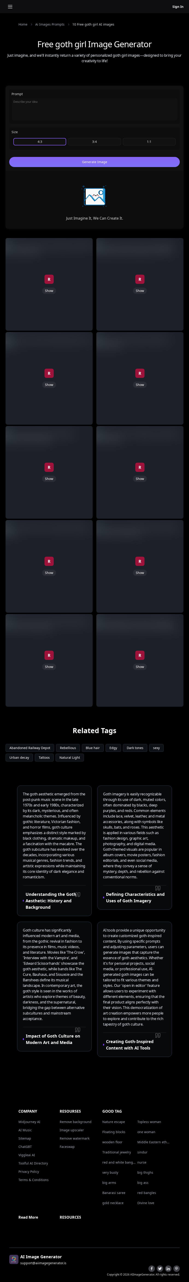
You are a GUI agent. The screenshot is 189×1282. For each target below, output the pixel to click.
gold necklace (113, 1203)
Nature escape (113, 1122)
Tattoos (44, 757)
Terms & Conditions (33, 1180)
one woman (146, 1132)
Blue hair (93, 748)
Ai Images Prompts (50, 24)
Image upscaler (72, 1130)
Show (49, 290)
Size (15, 132)
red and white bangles (119, 1162)
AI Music (25, 1130)
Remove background (76, 1122)
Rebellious (68, 748)
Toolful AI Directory (33, 1163)
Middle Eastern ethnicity (154, 1142)
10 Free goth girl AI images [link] (93, 24)
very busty (110, 1172)
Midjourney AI (29, 1122)
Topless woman (149, 1122)
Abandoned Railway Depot (29, 748)
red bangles (146, 1193)
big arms (109, 1182)
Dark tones (135, 748)
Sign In (177, 6)
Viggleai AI (26, 1155)
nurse (141, 1162)
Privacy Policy (28, 1171)
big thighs (145, 1172)
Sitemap (24, 1138)
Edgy (113, 748)
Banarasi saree (113, 1193)
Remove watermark (74, 1138)
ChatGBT (25, 1146)
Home (22, 24)
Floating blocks (113, 1132)
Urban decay (19, 757)
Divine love (145, 1203)
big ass (142, 1182)
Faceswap (67, 1146)
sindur (142, 1152)
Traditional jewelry (116, 1152)
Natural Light (69, 757)
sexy (156, 748)
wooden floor (112, 1142)
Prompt (17, 94)
